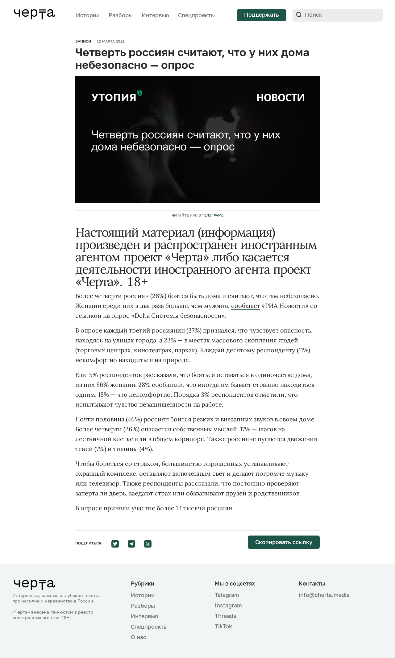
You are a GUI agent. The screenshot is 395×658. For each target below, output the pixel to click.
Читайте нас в (197, 215)
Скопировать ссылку (283, 542)
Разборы (121, 15)
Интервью (155, 15)
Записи (83, 41)
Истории (88, 15)
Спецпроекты (196, 15)
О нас (138, 637)
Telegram (227, 595)
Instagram (228, 605)
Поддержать (261, 14)
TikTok (223, 626)
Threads (225, 616)
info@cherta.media (324, 595)
